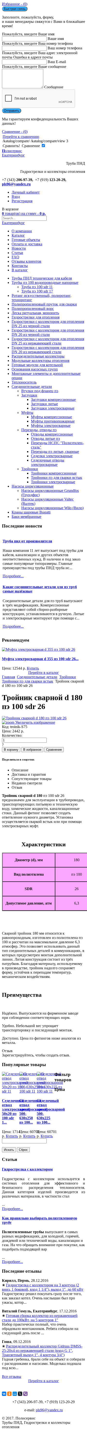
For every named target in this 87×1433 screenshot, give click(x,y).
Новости (19, 248)
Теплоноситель (24, 382)
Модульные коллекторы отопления (40, 360)
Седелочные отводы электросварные (47, 462)
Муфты (27, 412)
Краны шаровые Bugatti (31, 512)
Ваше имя (56, 39)
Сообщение (53, 87)
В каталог (20, 270)
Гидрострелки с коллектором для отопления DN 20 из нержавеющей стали (48, 349)
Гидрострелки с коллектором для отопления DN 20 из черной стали (48, 332)
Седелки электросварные (51, 456)
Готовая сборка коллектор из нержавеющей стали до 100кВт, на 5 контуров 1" (40, 1318)
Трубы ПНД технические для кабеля (42, 278)
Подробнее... (12, 1209)
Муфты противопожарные (53, 421)
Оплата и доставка (27, 244)
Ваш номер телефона (65, 48)
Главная (8, 677)
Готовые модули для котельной (37, 365)
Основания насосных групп (35, 369)
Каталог (18, 235)
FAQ (15, 257)
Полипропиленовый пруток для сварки (44, 304)
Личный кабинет (26, 192)
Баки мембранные (26, 517)
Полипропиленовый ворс (33, 308)
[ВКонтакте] (4, 1394)
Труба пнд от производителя (27, 541)
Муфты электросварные (51, 425)
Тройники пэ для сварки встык (56, 477)
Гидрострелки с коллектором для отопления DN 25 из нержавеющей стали (48, 341)
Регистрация (22, 201)
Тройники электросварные (53, 482)
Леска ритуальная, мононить (35, 313)
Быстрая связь (15, 9)
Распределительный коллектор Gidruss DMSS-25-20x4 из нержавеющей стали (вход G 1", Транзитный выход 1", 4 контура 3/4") (42, 1350)
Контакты (20, 266)
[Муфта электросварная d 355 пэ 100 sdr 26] (38, 649)
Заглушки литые (44, 404)
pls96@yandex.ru (16, 184)
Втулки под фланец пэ (39, 391)
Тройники (29, 469)
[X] (20, 1394)
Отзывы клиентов (26, 261)
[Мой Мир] (15, 1394)
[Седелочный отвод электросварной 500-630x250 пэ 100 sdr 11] (32, 1091)
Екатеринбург (13, 223)
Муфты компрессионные (51, 417)
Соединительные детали (32, 386)
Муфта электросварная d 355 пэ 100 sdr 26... (40, 659)
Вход (16, 197)
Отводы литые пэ (45, 438)
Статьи (17, 253)
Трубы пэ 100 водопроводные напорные (45, 282)
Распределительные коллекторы (38, 356)
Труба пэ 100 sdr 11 (37, 287)
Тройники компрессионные (54, 473)
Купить (33, 668)
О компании (22, 231)
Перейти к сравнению (21, 137)
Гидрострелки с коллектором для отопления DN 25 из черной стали (48, 323)
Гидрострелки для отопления (35, 317)
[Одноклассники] (9, 1394)
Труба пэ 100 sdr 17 (37, 291)
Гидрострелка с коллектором (27, 1169)
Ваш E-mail (57, 62)
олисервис (13, 153)
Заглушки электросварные (52, 408)
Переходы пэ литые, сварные (55, 451)
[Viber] (25, 1394)
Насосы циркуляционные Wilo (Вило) (52, 508)
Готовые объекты (26, 240)
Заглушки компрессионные (53, 399)
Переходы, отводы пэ (39, 430)
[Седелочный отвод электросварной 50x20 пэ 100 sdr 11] (15, 1091)
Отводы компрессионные (52, 434)
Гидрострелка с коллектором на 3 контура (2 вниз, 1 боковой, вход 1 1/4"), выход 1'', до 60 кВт (42, 1287)
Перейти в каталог (43, 673)
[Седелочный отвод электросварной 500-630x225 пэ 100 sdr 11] (50, 1091)
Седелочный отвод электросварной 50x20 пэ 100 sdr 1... (16, 1111)
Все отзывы (11, 1376)
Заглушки (29, 395)
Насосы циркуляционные (33, 486)
